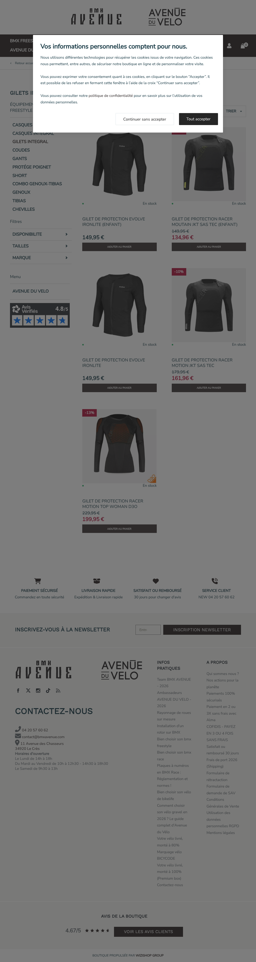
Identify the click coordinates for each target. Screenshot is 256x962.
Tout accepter (198, 119)
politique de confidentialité (110, 95)
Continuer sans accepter (144, 119)
